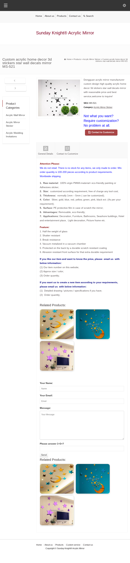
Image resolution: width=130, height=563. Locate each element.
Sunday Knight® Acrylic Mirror (65, 33)
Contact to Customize (103, 132)
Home (39, 16)
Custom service (73, 545)
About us (49, 16)
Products (61, 16)
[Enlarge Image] (59, 80)
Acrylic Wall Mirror (15, 115)
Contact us (75, 16)
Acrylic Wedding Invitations (14, 135)
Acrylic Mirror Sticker (103, 107)
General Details (45, 154)
